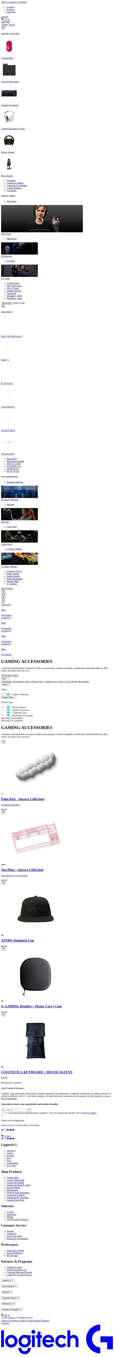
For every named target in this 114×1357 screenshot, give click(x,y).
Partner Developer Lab (17, 1270)
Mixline (10, 1217)
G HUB (10, 1212)
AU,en (7, 19)
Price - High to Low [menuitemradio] (48, 681)
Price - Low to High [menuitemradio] (67, 681)
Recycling (11, 1166)
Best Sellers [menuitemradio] (83, 681)
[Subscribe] (29, 1109)
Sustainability (12, 1163)
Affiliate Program (14, 1267)
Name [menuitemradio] (34, 681)
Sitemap (45, 1321)
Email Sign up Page (15, 1250)
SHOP (4, 25)
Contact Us (12, 1233)
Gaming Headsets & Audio (18, 1185)
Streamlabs (11, 1214)
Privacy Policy (20, 1321)
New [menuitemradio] (27, 681)
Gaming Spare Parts (15, 1200)
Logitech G (6, 604)
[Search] (3, 591)
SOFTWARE (7, 588)
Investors (11, 1156)
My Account (12, 1255)
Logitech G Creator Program (19, 1275)
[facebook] (8, 1130)
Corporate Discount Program (19, 1272)
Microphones (12, 1190)
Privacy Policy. (90, 1113)
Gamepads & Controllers (18, 1197)
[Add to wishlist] (3, 741)
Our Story (11, 1150)
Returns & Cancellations (17, 1239)
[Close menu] (3, 28)
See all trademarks (9, 1098)
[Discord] (13, 1130)
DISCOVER (7, 303)
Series (5, 685)
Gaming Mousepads (15, 1180)
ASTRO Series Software (18, 1219)
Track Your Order (14, 1236)
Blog (9, 1158)
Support (4, 17)
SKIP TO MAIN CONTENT (14, 2)
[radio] (2, 864)
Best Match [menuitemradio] (18, 681)
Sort (4, 679)
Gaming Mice (13, 1177)
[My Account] (3, 598)
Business (10, 9)
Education (11, 12)
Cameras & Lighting (16, 1195)
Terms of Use (7, 1321)
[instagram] (2, 1130)
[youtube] (10, 1130)
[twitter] (5, 1130)
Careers (10, 1153)
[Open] (3, 601)
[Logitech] (5, 22)
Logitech (10, 7)
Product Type (7, 697)
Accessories (6, 615)
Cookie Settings (34, 1321)
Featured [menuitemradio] (7, 681)
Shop (3, 610)
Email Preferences (15, 1253)
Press (9, 1161)
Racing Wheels (13, 1187)
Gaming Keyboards (15, 1182)
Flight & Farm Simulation (18, 1192)
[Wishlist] (3, 595)
